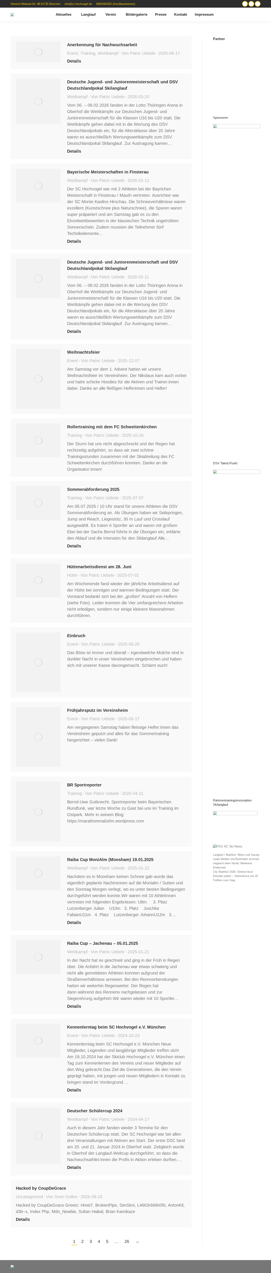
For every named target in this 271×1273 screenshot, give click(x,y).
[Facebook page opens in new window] (257, 4)
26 (126, 1241)
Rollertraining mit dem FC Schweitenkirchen (112, 426)
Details (74, 61)
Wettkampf (108, 53)
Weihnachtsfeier (83, 352)
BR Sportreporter (84, 785)
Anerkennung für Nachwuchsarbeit (102, 44)
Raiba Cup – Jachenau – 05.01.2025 (102, 943)
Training (87, 53)
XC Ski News (233, 846)
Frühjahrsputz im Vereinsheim (97, 710)
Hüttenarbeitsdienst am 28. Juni (99, 566)
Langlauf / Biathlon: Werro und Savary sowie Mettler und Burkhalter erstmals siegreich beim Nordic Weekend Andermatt (236, 861)
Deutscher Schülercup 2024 (94, 1110)
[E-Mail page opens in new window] (251, 4)
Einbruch (76, 635)
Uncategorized (29, 1196)
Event (72, 53)
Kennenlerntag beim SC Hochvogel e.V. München (116, 1027)
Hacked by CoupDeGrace (41, 1188)
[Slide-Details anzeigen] (236, 283)
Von (138, 53)
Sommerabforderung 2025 (93, 489)
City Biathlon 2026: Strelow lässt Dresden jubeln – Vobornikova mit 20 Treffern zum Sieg (235, 876)
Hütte (72, 575)
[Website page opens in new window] (245, 4)
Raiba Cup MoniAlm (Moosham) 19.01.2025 (110, 859)
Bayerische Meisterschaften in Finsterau (108, 172)
